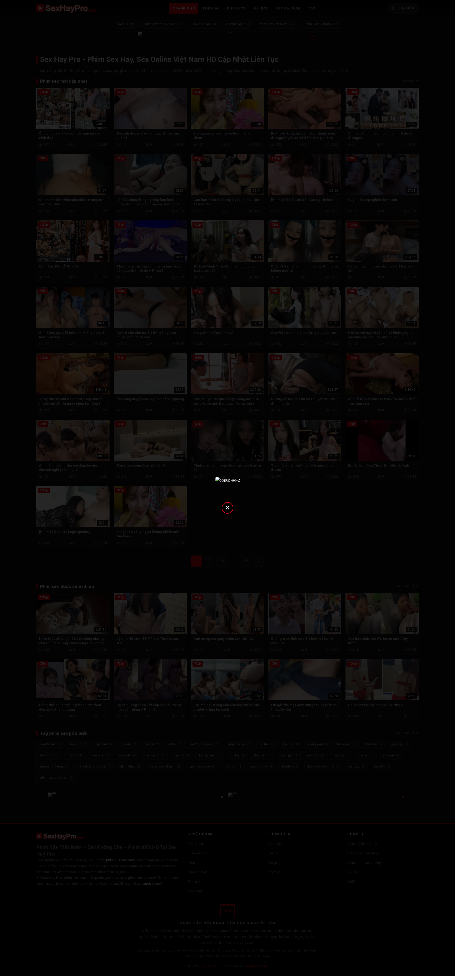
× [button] (227, 507)
